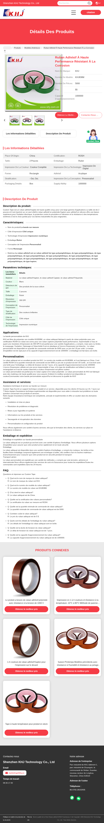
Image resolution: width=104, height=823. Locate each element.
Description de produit (58, 133)
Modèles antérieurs (32, 48)
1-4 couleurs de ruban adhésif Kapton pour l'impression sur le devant (26, 663)
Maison (7, 47)
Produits (17, 48)
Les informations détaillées (21, 133)
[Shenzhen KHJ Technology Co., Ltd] (17, 12)
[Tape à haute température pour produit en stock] (26, 701)
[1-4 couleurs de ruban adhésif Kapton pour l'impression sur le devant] (26, 639)
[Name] (89, 3)
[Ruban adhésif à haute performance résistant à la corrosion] (33, 82)
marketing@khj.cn (16, 773)
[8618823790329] (72, 797)
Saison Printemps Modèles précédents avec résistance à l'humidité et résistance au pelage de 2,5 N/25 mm (77, 664)
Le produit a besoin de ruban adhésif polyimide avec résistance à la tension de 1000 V (26, 601)
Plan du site (29, 818)
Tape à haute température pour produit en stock (26, 724)
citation (91, 12)
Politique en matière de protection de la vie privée (14, 818)
